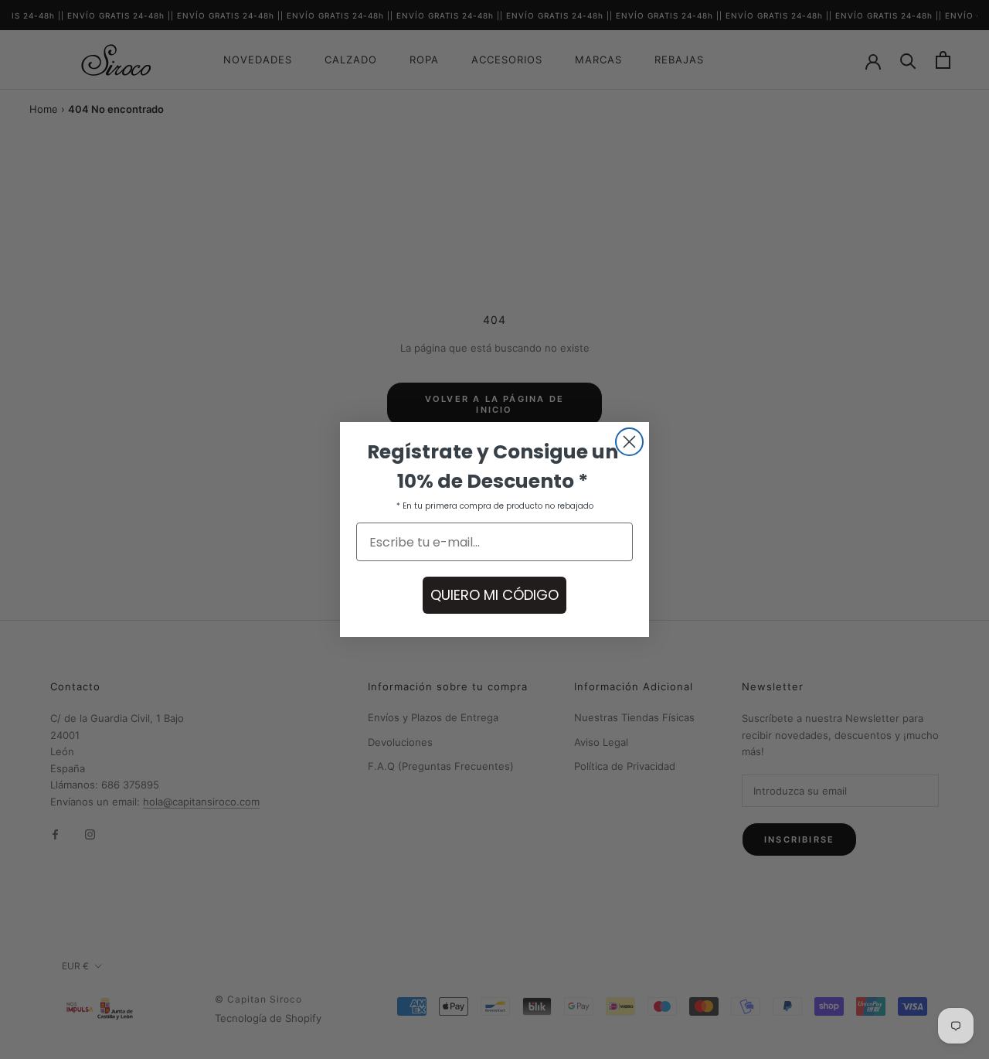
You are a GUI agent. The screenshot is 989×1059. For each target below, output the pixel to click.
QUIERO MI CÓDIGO (494, 594)
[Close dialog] (629, 441)
